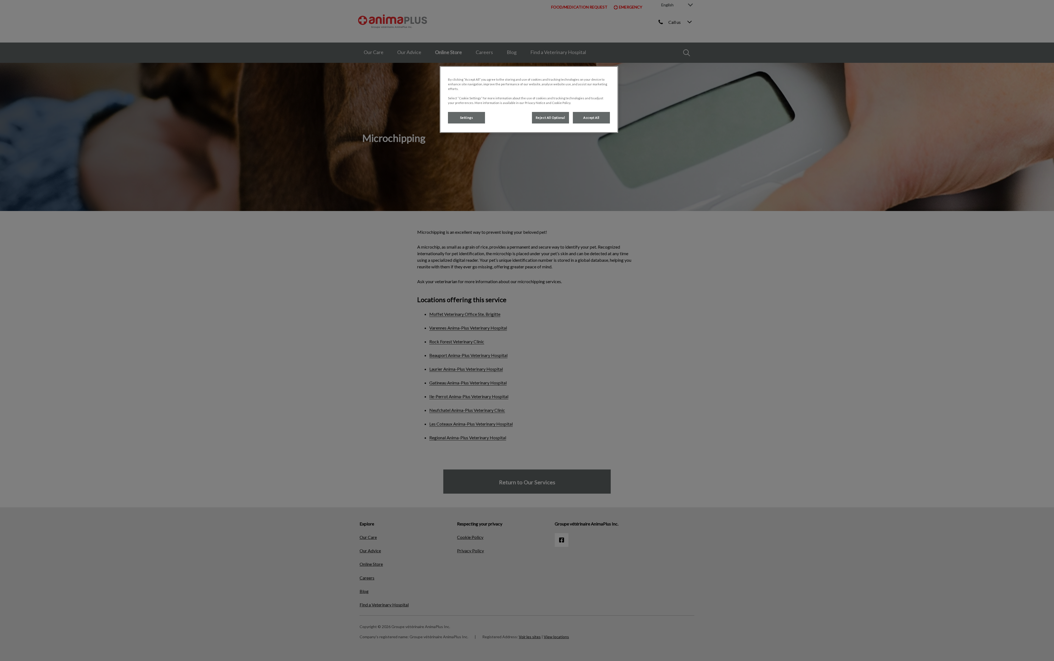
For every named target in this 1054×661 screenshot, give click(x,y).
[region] (529, 99)
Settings (466, 117)
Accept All (591, 117)
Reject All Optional (550, 117)
